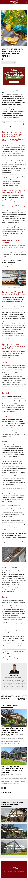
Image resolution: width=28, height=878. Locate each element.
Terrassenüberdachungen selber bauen (10, 697)
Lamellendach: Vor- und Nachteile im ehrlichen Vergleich (14, 815)
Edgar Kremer (19, 734)
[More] (18, 62)
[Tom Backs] (2, 59)
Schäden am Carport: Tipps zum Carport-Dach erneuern (21, 699)
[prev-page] (2, 788)
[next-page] (5, 788)
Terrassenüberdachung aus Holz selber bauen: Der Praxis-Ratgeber (12, 730)
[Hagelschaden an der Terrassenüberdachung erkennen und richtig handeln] (14, 756)
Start (3, 7)
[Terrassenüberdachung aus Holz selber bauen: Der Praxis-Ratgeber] (14, 718)
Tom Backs (14, 675)
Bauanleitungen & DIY (13, 7)
